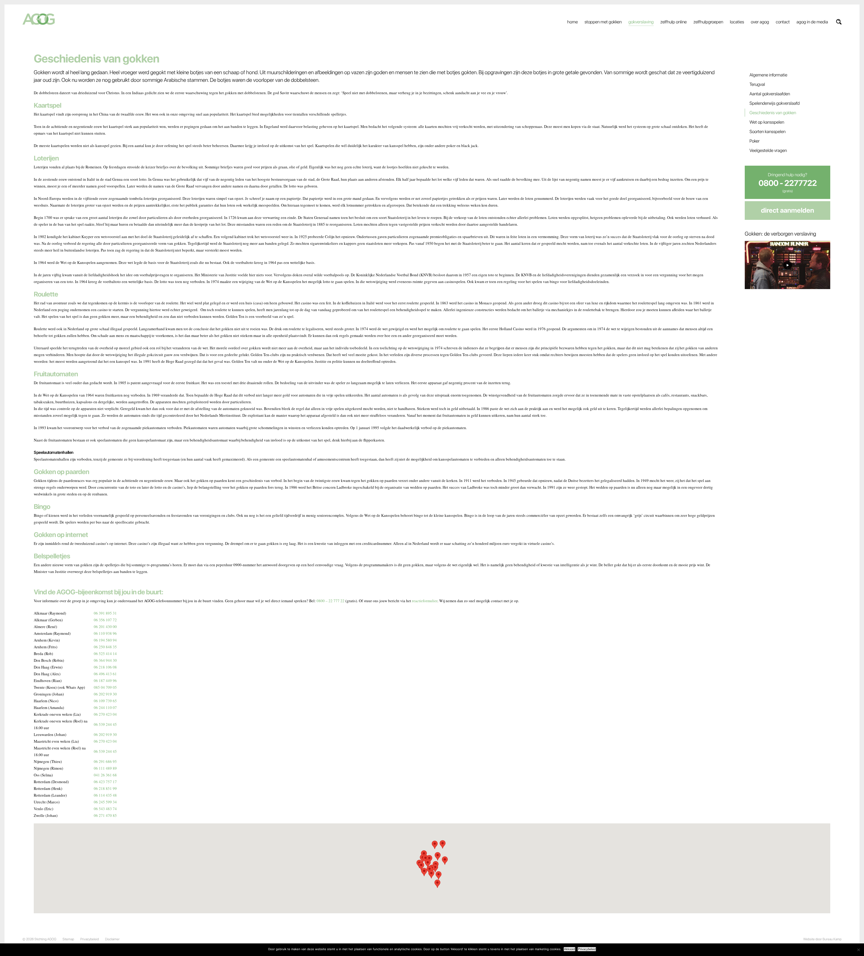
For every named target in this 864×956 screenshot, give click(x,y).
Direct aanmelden (787, 210)
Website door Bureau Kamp (822, 939)
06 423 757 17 (105, 781)
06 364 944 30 (105, 660)
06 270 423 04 (105, 714)
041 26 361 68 (105, 775)
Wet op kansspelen (766, 122)
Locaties (737, 22)
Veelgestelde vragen (768, 150)
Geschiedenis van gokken (772, 112)
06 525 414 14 (105, 653)
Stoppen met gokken (603, 22)
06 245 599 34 (105, 801)
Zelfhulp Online (673, 22)
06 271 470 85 (105, 815)
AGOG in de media (812, 22)
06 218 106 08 (105, 667)
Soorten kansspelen (767, 131)
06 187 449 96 (105, 680)
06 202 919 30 (105, 694)
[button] (445, 860)
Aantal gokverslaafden (769, 93)
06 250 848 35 (105, 646)
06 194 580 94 (105, 640)
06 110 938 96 (105, 633)
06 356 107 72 (105, 619)
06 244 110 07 (105, 707)
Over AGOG (760, 22)
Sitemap (68, 939)
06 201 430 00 (105, 626)
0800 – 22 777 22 (330, 600)
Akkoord (569, 949)
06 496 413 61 (105, 673)
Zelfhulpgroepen (708, 22)
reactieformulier (424, 600)
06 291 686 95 (105, 761)
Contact (783, 22)
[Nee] (858, 949)
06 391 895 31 (105, 613)
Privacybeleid (89, 939)
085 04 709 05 (105, 687)
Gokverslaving (641, 22)
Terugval (757, 84)
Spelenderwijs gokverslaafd (774, 103)
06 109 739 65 (105, 700)
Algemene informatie (768, 75)
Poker (754, 141)
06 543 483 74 (105, 808)
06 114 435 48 (105, 795)
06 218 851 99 (105, 788)
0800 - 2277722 (787, 183)
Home (572, 22)
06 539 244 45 (105, 724)
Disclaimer (112, 939)
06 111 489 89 (105, 768)
